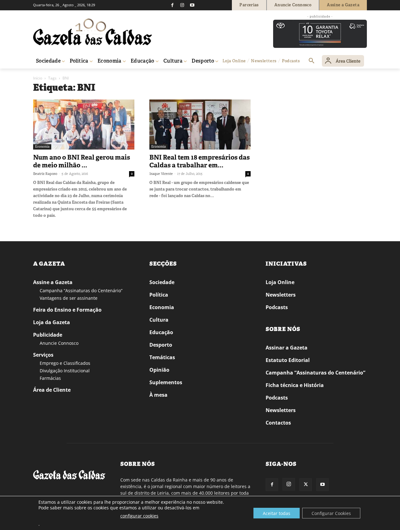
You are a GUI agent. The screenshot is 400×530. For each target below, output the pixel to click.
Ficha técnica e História (295, 385)
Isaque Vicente (161, 173)
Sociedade (161, 282)
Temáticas (162, 357)
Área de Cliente (52, 389)
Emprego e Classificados (65, 363)
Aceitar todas (276, 513)
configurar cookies (139, 516)
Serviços (43, 354)
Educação (161, 332)
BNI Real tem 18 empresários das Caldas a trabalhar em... (199, 161)
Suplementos (165, 382)
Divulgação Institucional (65, 371)
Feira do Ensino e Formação (67, 309)
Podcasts (277, 307)
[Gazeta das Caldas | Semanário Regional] (92, 31)
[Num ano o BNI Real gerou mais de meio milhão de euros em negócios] (83, 124)
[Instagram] (182, 5)
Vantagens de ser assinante (69, 298)
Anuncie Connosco (59, 343)
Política (158, 294)
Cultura (158, 319)
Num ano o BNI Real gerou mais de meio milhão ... (81, 161)
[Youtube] (192, 5)
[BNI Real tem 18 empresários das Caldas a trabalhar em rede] (200, 124)
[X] (305, 484)
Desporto (160, 344)
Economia (42, 147)
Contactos (278, 422)
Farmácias (50, 378)
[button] (311, 61)
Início (37, 78)
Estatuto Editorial (288, 360)
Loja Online (280, 282)
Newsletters (281, 294)
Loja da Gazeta (51, 322)
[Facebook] (172, 5)
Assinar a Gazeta (287, 347)
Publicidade (47, 334)
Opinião (159, 369)
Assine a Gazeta (52, 282)
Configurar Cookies (331, 513)
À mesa (158, 394)
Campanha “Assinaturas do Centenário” (81, 290)
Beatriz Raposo (45, 173)
